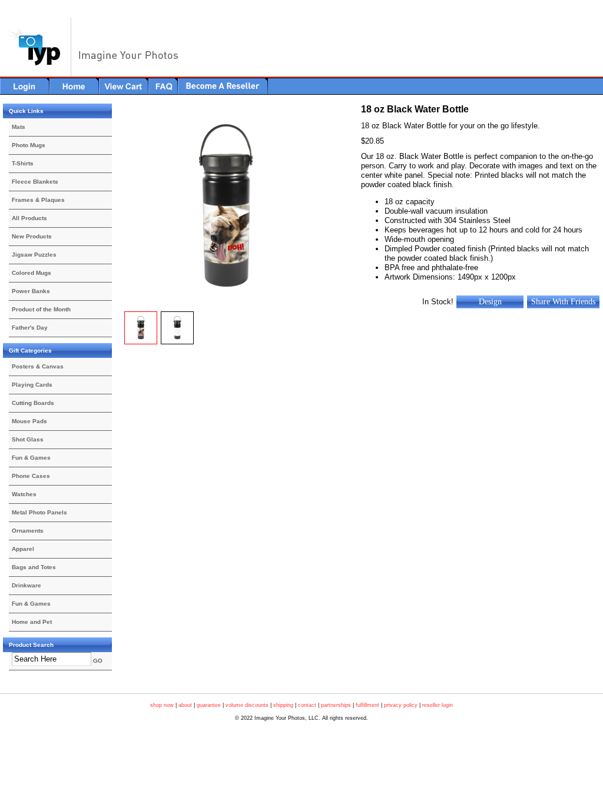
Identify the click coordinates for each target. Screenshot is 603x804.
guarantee (209, 705)
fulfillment (367, 705)
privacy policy (401, 705)
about (185, 705)
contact (307, 705)
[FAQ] (163, 85)
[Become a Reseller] (223, 85)
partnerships (336, 705)
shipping (283, 705)
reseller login (437, 705)
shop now (162, 705)
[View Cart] (123, 85)
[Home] (74, 85)
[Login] (24, 85)
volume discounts (247, 705)
